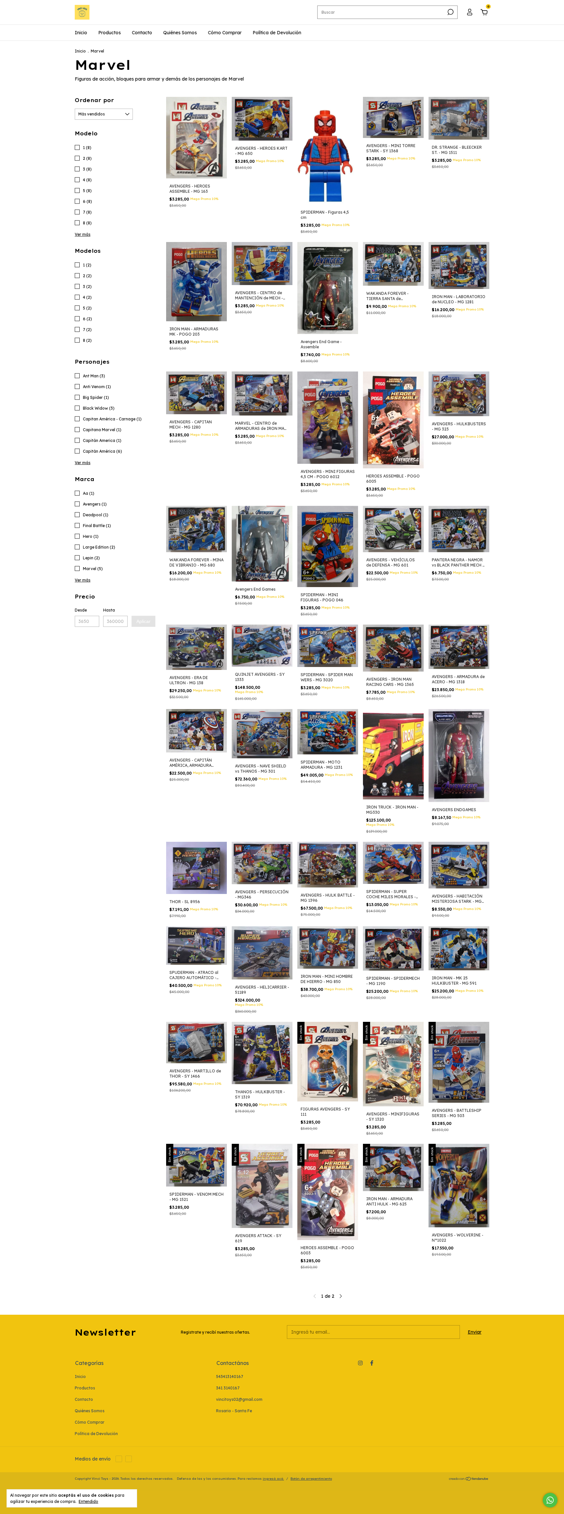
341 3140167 (228, 1387)
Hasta (109, 610)
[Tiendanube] (468, 1479)
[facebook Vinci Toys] (371, 1363)
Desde (81, 610)
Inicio (81, 33)
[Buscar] (450, 12)
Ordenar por (94, 100)
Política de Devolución (277, 33)
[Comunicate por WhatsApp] (550, 1500)
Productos (109, 33)
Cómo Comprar (225, 33)
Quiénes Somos (180, 33)
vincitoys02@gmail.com (239, 1399)
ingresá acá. (273, 1478)
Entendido (88, 1501)
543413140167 (229, 1376)
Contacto (142, 33)
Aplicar (143, 621)
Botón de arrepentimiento (311, 1478)
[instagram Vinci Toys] (360, 1363)
